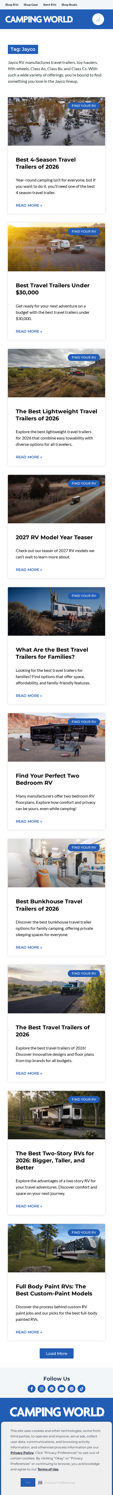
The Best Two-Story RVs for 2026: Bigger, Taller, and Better (55, 1160)
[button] (56, 1482)
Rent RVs (49, 5)
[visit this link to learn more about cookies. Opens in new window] (60, 1469)
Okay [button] (28, 1482)
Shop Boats (69, 5)
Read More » (29, 205)
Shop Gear (31, 5)
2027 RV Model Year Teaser (54, 537)
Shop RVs (11, 5)
